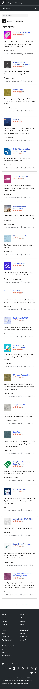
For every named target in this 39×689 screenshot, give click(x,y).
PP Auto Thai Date (20, 236)
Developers (5, 637)
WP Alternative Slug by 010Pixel (19, 346)
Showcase (23, 614)
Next (30, 604)
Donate (23, 637)
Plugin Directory (6, 8)
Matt (4, 649)
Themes (23, 618)
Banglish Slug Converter (22, 544)
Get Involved (24, 630)
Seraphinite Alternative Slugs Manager (21, 463)
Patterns (23, 624)
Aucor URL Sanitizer (20, 176)
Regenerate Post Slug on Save (19, 207)
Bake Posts (17, 432)
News (4, 618)
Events (22, 633)
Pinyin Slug (17, 119)
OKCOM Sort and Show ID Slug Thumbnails (22, 150)
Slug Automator (19, 263)
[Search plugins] (26, 15)
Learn (4, 630)
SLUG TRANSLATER (20, 318)
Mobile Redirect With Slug (23, 519)
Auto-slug (16, 291)
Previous (9, 604)
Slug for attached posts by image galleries (22, 575)
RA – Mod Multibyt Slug (21, 375)
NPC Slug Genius (19, 489)
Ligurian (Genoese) (12, 664)
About (4, 614)
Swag (23, 640)
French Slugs (18, 90)
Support (4, 633)
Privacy (4, 624)
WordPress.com (8, 646)
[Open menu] (36, 2)
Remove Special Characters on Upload (21, 63)
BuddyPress (7, 656)
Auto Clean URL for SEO (22, 32)
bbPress (5, 652)
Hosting (4, 621)
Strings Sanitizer (19, 405)
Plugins (22, 621)
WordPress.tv (7, 640)
